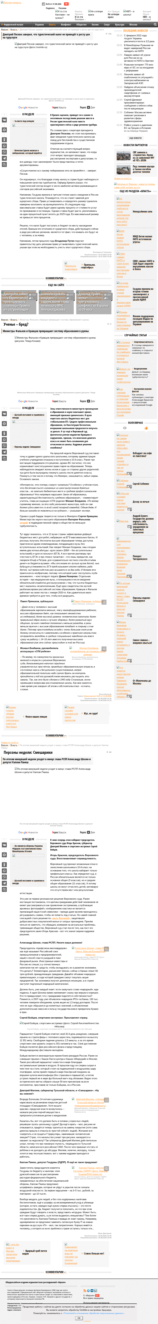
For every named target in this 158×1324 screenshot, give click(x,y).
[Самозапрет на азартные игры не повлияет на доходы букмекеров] (72, 1254)
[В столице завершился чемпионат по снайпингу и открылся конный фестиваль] (124, 352)
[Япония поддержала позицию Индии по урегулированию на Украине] (124, 320)
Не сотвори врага (113, 15)
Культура (119, 24)
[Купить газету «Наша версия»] (44, 4)
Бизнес (95, 24)
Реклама (62, 8)
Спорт (107, 24)
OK (79, 1318)
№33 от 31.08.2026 (53, 3)
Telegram (88, 1290)
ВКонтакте (92, 1290)
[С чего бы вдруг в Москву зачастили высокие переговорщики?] (13, 1252)
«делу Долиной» (60, 918)
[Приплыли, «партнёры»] (72, 266)
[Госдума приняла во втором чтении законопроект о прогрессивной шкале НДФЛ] (124, 294)
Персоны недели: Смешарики (28, 446)
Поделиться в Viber (4, 152)
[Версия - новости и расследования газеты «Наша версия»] (21, 7)
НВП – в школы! (147, 18)
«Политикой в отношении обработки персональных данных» (93, 1313)
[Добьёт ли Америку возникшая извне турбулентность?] (124, 375)
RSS (84, 1290)
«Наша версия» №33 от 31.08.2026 (97, 696)
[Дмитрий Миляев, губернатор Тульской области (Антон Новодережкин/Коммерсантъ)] (90, 1102)
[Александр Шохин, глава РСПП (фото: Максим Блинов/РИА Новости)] (90, 951)
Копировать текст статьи (4, 164)
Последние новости (135, 30)
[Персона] (124, 524)
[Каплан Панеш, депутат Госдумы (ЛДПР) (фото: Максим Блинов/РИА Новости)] (90, 1171)
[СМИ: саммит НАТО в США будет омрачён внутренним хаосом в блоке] (124, 265)
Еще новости (135, 138)
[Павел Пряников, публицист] (87, 601)
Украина (39, 24)
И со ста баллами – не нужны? (80, 20)
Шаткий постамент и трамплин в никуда (28, 882)
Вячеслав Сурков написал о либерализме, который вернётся (27, 152)
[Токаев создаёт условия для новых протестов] (72, 714)
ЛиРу (95, 1290)
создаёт (24, 522)
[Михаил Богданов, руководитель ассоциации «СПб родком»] (87, 651)
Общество (81, 24)
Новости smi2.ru (9, 742)
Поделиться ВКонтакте (4, 120)
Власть (52, 24)
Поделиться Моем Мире (4, 129)
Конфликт (66, 24)
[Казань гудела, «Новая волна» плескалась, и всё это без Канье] (13, 717)
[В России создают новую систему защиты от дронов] (124, 501)
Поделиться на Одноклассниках (4, 139)
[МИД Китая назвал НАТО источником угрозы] (124, 239)
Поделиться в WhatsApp (4, 145)
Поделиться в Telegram (4, 158)
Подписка (50, 8)
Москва (133, 24)
